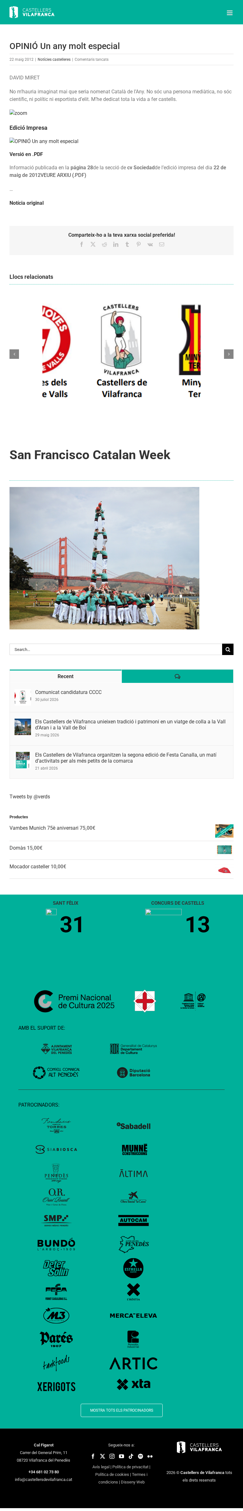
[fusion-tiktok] (131, 1456)
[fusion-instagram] (112, 1456)
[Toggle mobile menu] (230, 12)
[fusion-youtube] (121, 1456)
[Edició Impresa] (43, 141)
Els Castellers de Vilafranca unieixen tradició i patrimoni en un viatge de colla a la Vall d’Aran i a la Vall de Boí (130, 725)
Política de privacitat (130, 1466)
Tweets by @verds (29, 797)
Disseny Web (133, 1482)
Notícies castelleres (54, 59)
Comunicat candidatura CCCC (68, 692)
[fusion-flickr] (150, 1456)
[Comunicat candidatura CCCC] (23, 693)
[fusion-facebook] (93, 1456)
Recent (65, 676)
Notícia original (26, 203)
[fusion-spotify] (140, 1456)
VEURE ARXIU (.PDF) (63, 175)
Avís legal (100, 1466)
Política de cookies (112, 1474)
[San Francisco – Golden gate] (104, 489)
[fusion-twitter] (102, 1456)
